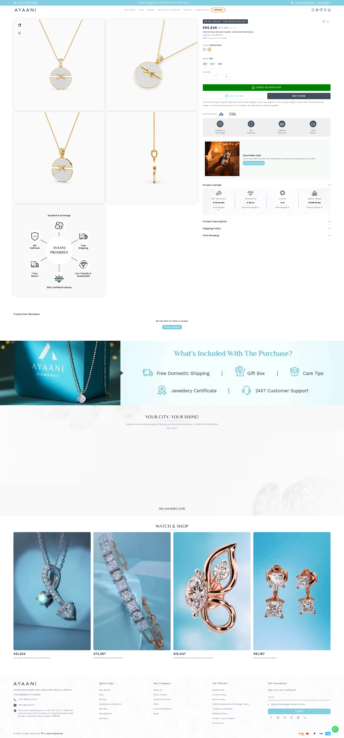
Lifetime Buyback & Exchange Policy (230, 704)
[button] (141, 10)
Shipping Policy (219, 713)
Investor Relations (162, 708)
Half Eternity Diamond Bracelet (108, 658)
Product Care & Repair (223, 718)
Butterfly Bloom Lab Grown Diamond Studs (193, 658)
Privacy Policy (219, 694)
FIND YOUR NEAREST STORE (172, 508)
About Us (157, 690)
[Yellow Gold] (209, 49)
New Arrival (104, 690)
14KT (212, 64)
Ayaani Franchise (162, 699)
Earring (102, 699)
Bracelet (103, 708)
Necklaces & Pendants (110, 704)
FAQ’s (156, 704)
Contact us (218, 723)
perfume (103, 718)
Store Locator (160, 694)
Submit (299, 711)
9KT (205, 64)
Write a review (172, 327)
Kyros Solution (55, 733)
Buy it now (298, 96)
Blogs (156, 713)
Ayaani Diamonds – (309, 2)
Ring (101, 694)
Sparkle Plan (218, 690)
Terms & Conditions (222, 708)
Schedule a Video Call (254, 163)
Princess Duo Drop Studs (265, 658)
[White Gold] (204, 49)
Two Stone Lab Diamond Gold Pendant (32, 658)
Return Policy (219, 699)
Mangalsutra (105, 713)
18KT (220, 64)
